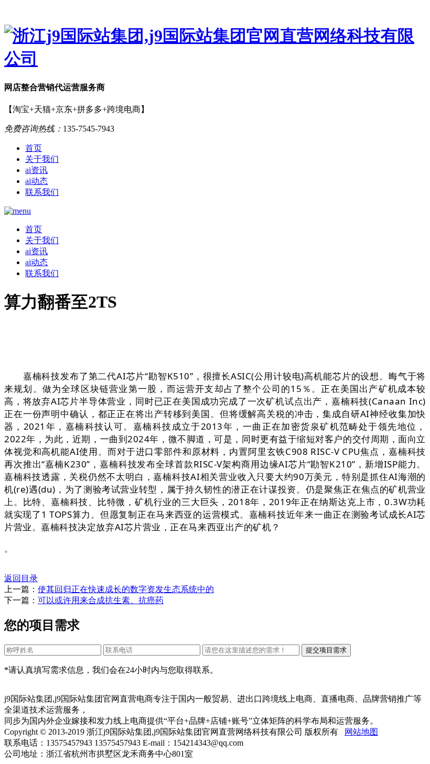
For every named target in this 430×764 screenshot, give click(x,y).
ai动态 (36, 181)
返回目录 (21, 578)
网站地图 (361, 731)
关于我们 (42, 159)
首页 (33, 148)
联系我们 (42, 192)
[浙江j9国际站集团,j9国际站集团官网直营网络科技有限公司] (215, 48)
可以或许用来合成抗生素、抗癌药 (101, 600)
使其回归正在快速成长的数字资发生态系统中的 (126, 589)
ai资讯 (36, 170)
